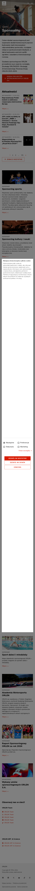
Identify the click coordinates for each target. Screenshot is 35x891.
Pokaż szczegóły (24, 450)
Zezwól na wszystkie (17, 458)
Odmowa (17, 467)
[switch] (19, 443)
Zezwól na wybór (17, 462)
